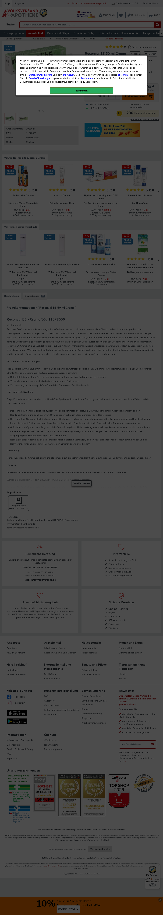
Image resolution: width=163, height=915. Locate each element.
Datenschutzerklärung (40, 75)
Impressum (68, 75)
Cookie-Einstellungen (40, 78)
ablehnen (123, 75)
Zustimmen (87, 78)
